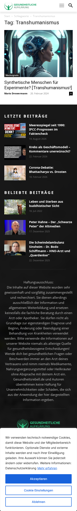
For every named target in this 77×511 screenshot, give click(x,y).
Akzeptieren (38, 479)
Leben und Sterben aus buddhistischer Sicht (46, 204)
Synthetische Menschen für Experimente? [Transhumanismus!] (38, 85)
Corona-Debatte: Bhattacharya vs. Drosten (47, 169)
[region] (38, 469)
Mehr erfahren (47, 468)
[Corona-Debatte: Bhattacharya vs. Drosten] (15, 172)
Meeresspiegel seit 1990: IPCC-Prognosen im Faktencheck (47, 129)
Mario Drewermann (15, 93)
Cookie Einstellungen (38, 490)
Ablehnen (38, 502)
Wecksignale (12, 75)
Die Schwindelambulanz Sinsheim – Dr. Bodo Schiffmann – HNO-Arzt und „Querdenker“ (49, 248)
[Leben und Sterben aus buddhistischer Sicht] (15, 207)
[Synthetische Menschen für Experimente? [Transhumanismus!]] (38, 53)
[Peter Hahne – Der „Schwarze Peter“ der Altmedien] (15, 227)
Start (7, 16)
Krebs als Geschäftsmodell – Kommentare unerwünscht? (49, 149)
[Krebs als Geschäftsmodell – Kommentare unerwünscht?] (15, 152)
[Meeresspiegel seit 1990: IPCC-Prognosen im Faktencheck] (15, 130)
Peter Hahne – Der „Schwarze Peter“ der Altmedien (50, 224)
